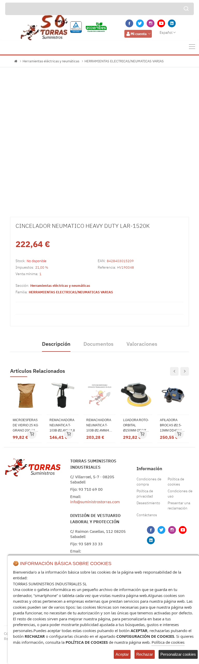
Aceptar (122, 654)
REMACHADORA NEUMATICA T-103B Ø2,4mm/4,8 (62, 425)
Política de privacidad (145, 494)
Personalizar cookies (178, 654)
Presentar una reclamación (179, 505)
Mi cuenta (138, 33)
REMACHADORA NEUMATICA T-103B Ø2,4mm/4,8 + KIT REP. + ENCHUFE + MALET (99, 425)
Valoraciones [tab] (141, 343)
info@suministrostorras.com (95, 501)
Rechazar (144, 654)
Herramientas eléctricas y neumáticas (51, 61)
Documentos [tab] (98, 343)
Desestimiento (148, 503)
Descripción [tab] (56, 343)
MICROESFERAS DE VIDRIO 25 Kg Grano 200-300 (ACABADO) (25, 425)
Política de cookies (176, 482)
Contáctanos (147, 515)
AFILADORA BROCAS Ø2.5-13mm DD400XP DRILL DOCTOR (172, 425)
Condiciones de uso (180, 494)
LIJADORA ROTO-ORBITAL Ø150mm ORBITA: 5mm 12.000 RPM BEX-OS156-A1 (136, 425)
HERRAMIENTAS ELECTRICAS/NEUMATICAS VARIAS (124, 61)
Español (166, 32)
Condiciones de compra (149, 482)
